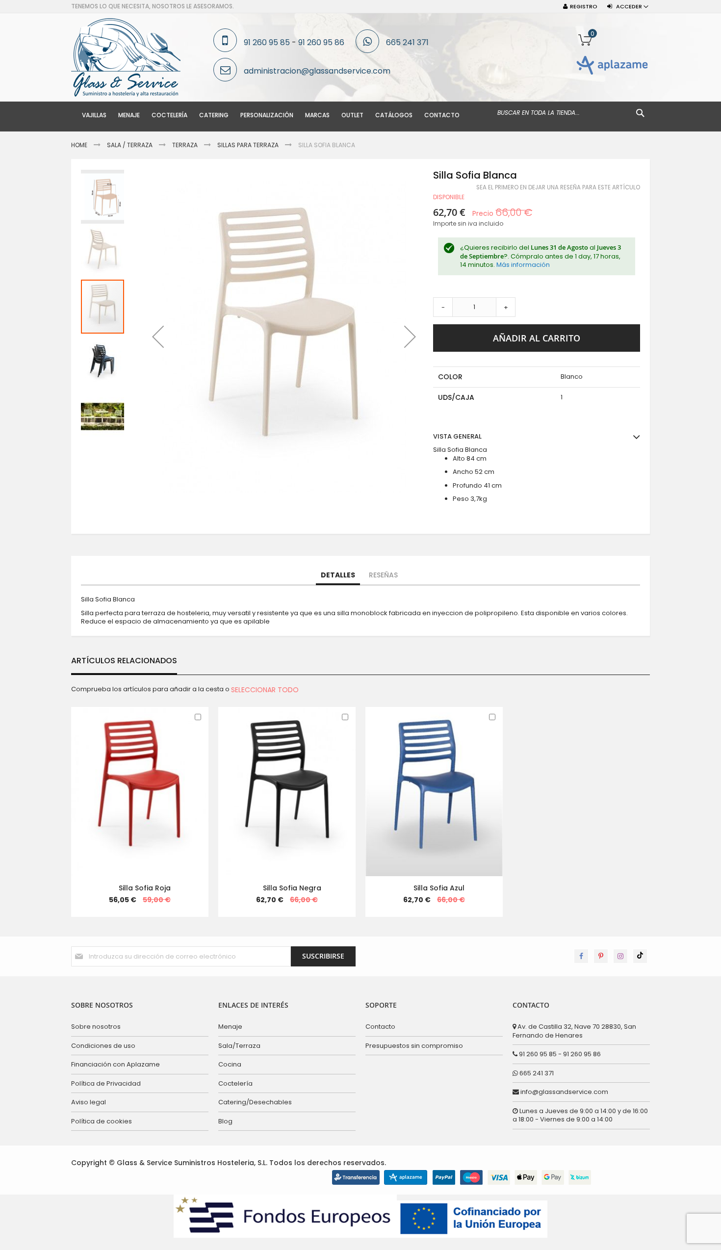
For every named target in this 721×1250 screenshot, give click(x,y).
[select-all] (265, 690)
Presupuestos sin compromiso (414, 1045)
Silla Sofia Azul (438, 888)
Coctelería (235, 1083)
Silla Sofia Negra (292, 888)
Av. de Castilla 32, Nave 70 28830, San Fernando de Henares (574, 1031)
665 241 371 (407, 42)
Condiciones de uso (103, 1045)
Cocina (229, 1064)
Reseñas (383, 575)
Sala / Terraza (130, 145)
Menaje (230, 1026)
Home (79, 145)
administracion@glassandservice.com (317, 71)
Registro (583, 6)
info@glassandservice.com (563, 1091)
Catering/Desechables (255, 1102)
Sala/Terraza (239, 1045)
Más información (523, 264)
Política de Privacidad (106, 1083)
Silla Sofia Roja (145, 888)
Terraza (185, 145)
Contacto (380, 1026)
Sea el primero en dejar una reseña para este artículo (558, 187)
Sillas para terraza (248, 145)
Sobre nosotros (96, 1026)
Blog (225, 1121)
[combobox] (571, 113)
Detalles (338, 575)
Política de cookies (101, 1121)
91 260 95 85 (267, 42)
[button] (158, 336)
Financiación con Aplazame (115, 1064)
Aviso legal (88, 1102)
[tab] (338, 575)
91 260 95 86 (321, 42)
